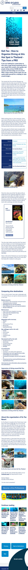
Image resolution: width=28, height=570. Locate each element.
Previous (6, 546)
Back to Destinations (18, 546)
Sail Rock (3, 253)
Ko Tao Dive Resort (17, 148)
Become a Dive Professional (13, 488)
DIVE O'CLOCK (12, 3)
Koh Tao (13, 423)
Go (24, 8)
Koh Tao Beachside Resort (19, 166)
